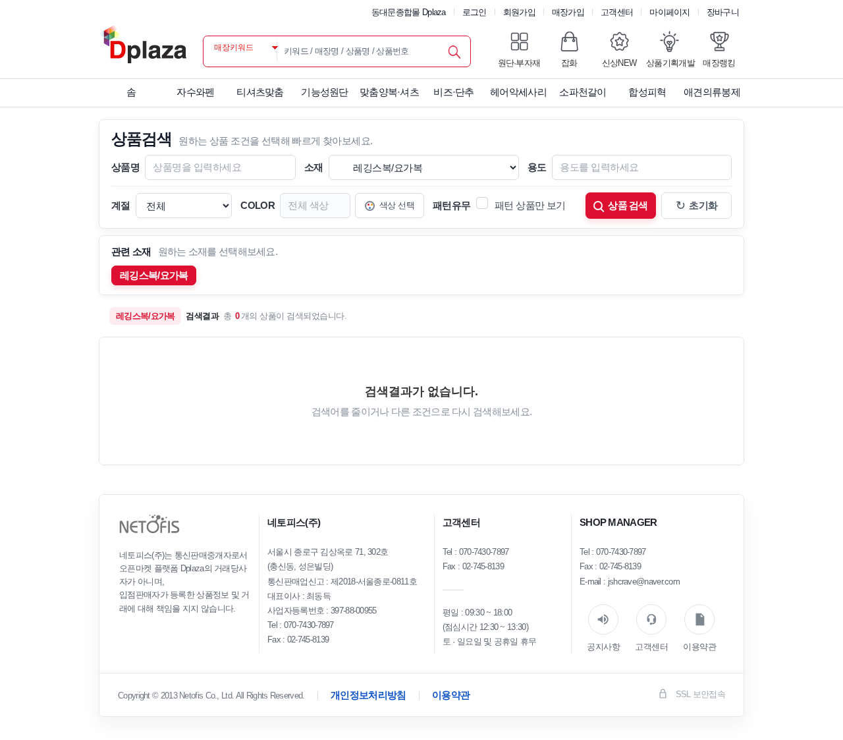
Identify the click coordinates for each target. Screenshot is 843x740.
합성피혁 (647, 92)
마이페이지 (669, 12)
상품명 (125, 167)
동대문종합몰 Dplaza (408, 12)
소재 (313, 167)
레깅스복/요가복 (154, 275)
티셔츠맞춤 (260, 92)
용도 (537, 167)
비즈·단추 (453, 92)
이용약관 (451, 694)
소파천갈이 (583, 92)
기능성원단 (324, 92)
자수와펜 (195, 92)
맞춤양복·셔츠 (389, 92)
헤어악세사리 (518, 92)
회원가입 (519, 12)
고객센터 (617, 12)
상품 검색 (628, 205)
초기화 (697, 205)
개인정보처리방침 (368, 694)
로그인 (474, 12)
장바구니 (723, 12)
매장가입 (568, 12)
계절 (120, 205)
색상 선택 (397, 205)
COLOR (257, 205)
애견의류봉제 (712, 92)
